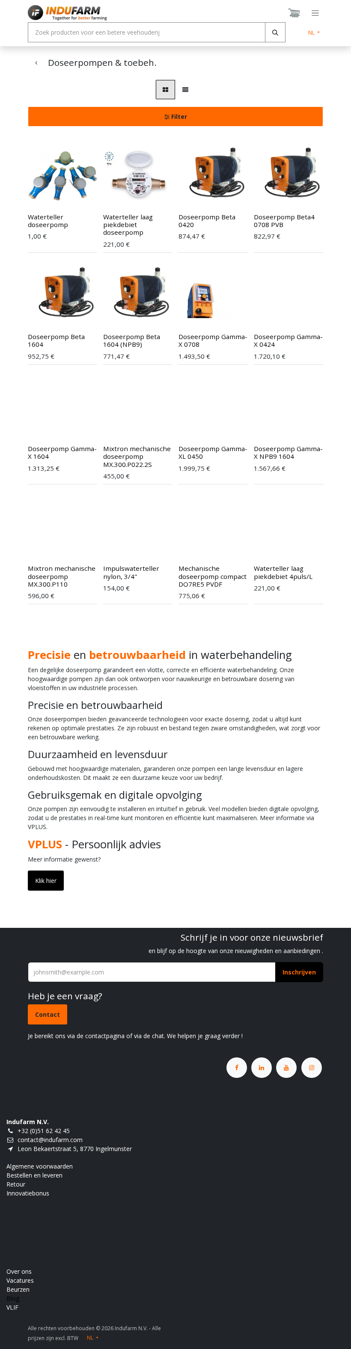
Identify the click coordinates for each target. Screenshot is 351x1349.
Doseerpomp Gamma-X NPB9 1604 (288, 452)
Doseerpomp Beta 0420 (206, 221)
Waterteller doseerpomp (48, 221)
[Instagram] (311, 1067)
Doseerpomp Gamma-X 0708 (212, 340)
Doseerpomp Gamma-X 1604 (62, 452)
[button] (45, 193)
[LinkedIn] (261, 1067)
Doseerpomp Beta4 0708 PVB (284, 221)
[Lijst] (185, 90)
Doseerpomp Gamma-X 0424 (288, 340)
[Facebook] (236, 1067)
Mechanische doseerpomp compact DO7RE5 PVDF (212, 576)
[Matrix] (165, 90)
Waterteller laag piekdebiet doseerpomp (128, 224)
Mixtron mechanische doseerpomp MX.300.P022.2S (137, 456)
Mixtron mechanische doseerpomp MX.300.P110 (61, 576)
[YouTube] (286, 1067)
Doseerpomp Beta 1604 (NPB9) (131, 340)
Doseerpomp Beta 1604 (56, 340)
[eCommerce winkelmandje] (294, 12)
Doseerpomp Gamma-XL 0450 (212, 452)
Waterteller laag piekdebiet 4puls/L (283, 572)
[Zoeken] (275, 32)
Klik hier (46, 881)
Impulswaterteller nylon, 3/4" (131, 572)
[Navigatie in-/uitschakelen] (315, 13)
